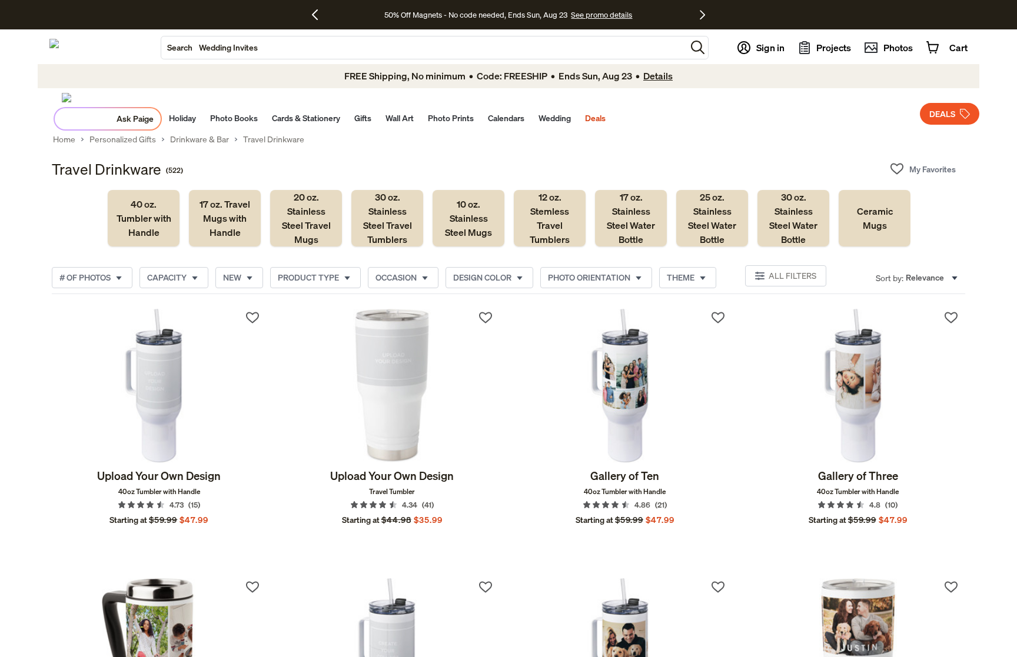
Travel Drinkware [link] (273, 139)
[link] (144, 218)
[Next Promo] (702, 14)
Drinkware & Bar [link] (199, 139)
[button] (697, 47)
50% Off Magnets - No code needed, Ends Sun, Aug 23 (475, 14)
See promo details (601, 14)
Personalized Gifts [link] (122, 139)
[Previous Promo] (319, 14)
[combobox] (424, 47)
